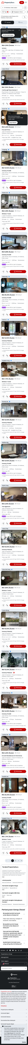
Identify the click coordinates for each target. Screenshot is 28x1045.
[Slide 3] (12, 41)
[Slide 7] (17, 41)
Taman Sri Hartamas (17, 882)
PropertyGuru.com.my (6, 991)
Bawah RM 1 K (5, 888)
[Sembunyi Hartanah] (21, 31)
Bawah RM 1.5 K (13, 888)
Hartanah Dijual (5, 1013)
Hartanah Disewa (5, 1017)
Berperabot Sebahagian (19, 904)
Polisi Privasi (10, 1033)
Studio (3, 895)
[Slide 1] (10, 41)
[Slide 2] (11, 41)
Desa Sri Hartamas (6, 882)
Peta (21, 22)
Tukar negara (4, 961)
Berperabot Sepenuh (7, 904)
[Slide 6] (16, 41)
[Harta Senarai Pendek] (24, 31)
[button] (19, 30)
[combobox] (13, 7)
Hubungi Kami (4, 957)
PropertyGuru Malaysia (7, 1009)
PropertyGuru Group (6, 954)
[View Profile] (14, 27)
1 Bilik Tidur (9, 895)
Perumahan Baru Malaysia (8, 1020)
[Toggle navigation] (25, 2)
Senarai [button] (9, 22)
